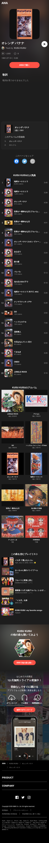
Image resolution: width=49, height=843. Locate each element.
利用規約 (5, 810)
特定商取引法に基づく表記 (31, 814)
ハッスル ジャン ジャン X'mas (36, 445)
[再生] (44, 44)
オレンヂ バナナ (22, 127)
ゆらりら (12, 145)
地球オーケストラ (36, 477)
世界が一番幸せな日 (12, 508)
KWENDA (36, 540)
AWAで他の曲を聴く (24, 662)
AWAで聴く (24, 65)
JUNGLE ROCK (12, 414)
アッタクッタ (12, 540)
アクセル (36, 414)
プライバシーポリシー (20, 810)
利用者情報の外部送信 (9, 814)
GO (13, 445)
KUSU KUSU (20, 47)
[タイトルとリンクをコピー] (32, 161)
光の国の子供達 (36, 508)
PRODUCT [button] (7, 777)
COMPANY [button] (8, 785)
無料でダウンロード (24, 709)
